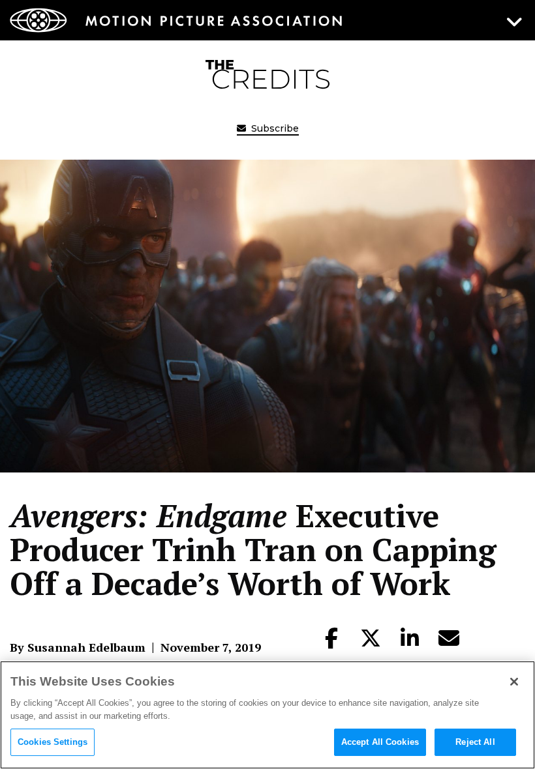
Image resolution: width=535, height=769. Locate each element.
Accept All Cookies (380, 742)
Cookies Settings (52, 742)
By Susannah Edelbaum (77, 647)
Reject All (475, 742)
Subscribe (274, 128)
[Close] (514, 681)
